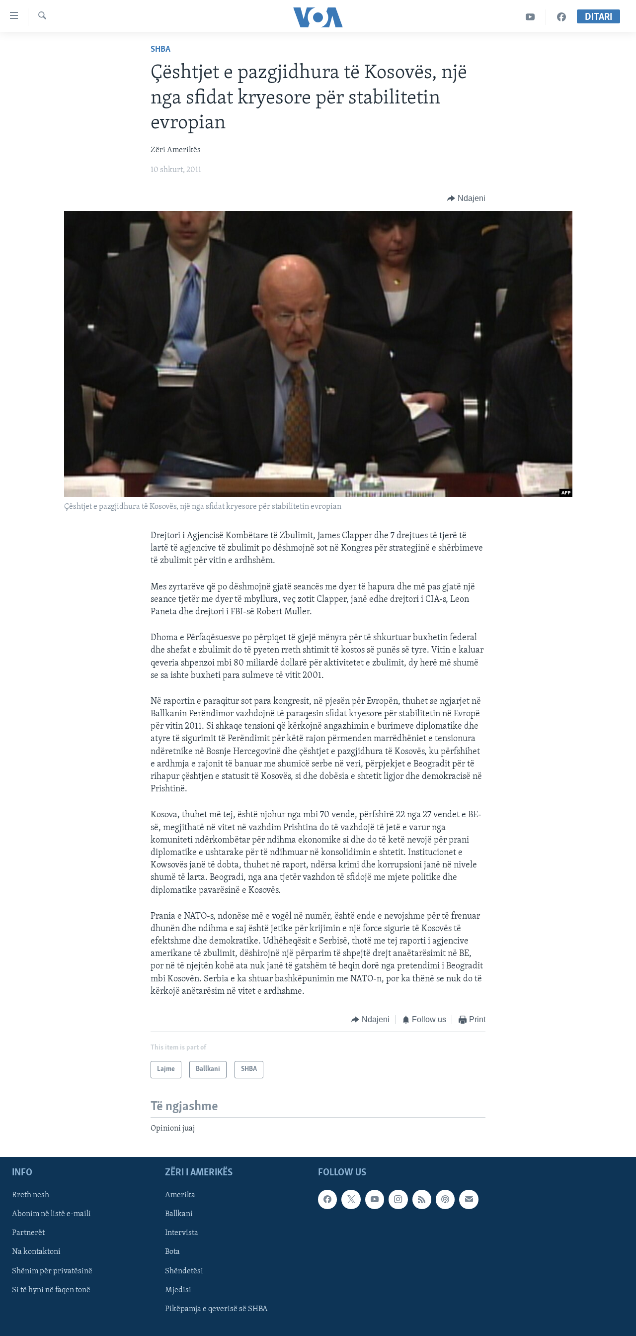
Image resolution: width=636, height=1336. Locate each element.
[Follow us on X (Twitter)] (350, 1199)
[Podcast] (445, 1199)
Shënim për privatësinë (52, 1271)
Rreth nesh (30, 1195)
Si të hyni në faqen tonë (51, 1290)
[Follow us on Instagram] (398, 1199)
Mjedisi (178, 1290)
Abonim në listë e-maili (51, 1214)
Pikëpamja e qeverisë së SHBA (216, 1309)
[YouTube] (530, 17)
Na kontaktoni (36, 1252)
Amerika (180, 1195)
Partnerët (28, 1233)
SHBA (160, 49)
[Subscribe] (468, 1199)
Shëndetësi (184, 1271)
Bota (172, 1252)
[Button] (466, 198)
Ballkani (179, 1214)
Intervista (181, 1233)
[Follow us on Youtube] (374, 1199)
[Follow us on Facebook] (327, 1199)
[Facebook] (561, 17)
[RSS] (421, 1199)
